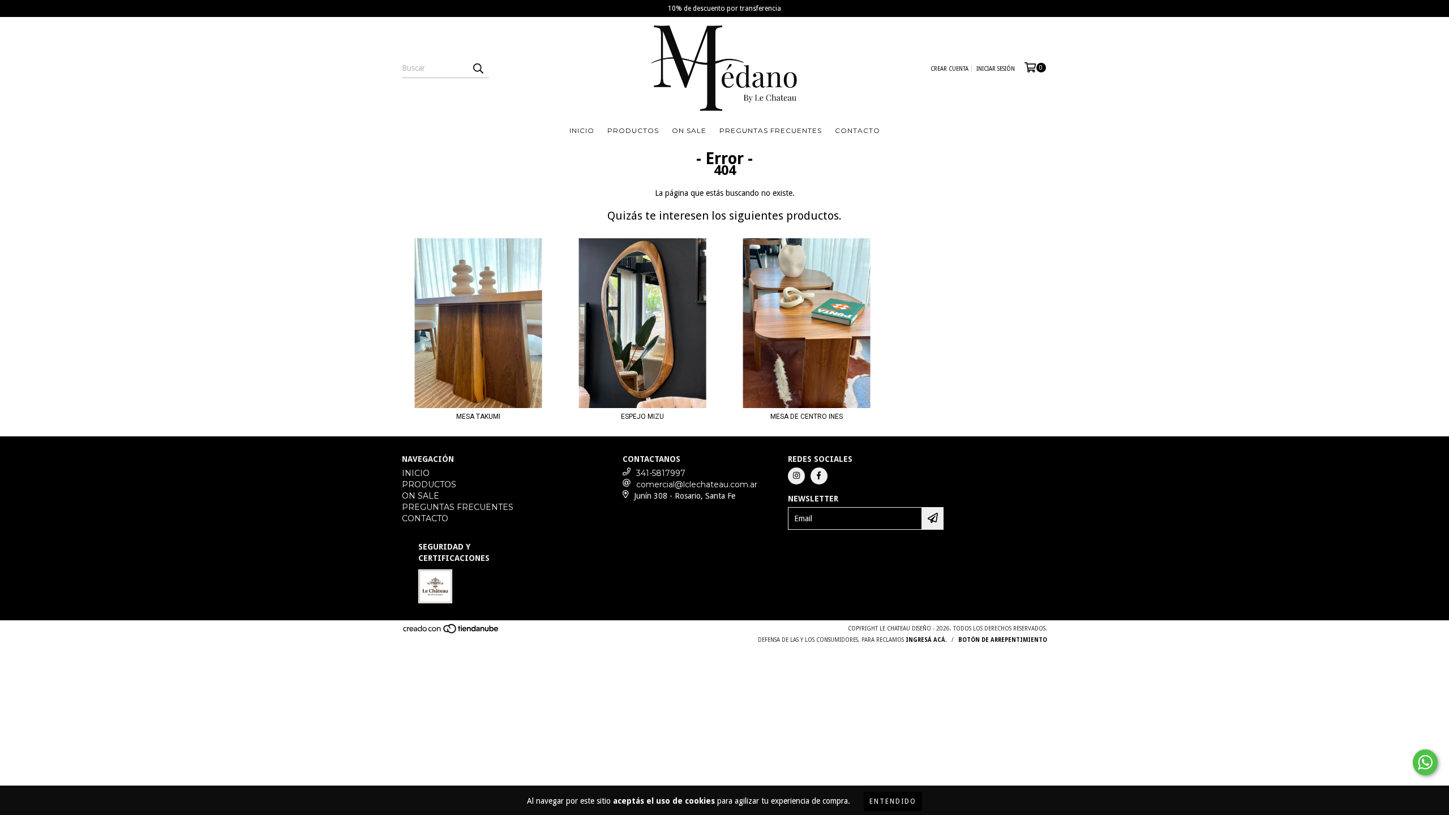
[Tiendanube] (451, 632)
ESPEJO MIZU (642, 417)
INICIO (581, 130)
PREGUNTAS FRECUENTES (770, 130)
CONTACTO (857, 130)
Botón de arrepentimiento (1002, 640)
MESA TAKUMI (478, 417)
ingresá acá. (926, 640)
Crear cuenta (949, 69)
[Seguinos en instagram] (796, 475)
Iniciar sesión (995, 69)
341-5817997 (660, 473)
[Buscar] (477, 68)
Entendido (892, 801)
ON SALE (689, 130)
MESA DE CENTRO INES (806, 417)
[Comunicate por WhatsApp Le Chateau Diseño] (1425, 762)
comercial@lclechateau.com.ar (696, 484)
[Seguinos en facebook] (819, 475)
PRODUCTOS (633, 130)
